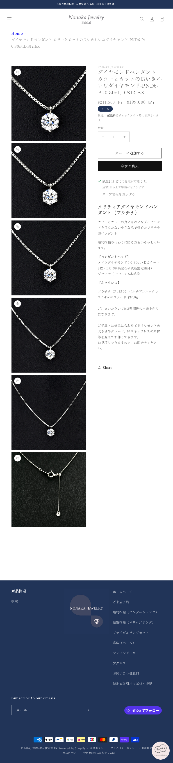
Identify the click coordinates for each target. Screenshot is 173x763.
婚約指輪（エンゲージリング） (135, 612)
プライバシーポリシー (124, 748)
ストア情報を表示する (118, 194)
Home (17, 33)
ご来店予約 (121, 602)
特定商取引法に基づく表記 (132, 683)
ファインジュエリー (127, 653)
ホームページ (123, 591)
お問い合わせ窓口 (126, 673)
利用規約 (147, 748)
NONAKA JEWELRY (45, 748)
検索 (14, 601)
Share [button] (107, 367)
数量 (101, 128)
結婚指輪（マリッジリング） (134, 622)
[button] (9, 19)
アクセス (119, 663)
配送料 (111, 115)
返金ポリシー (98, 748)
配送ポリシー (71, 752)
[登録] (87, 710)
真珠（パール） (124, 642)
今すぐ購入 (130, 166)
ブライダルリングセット (131, 632)
